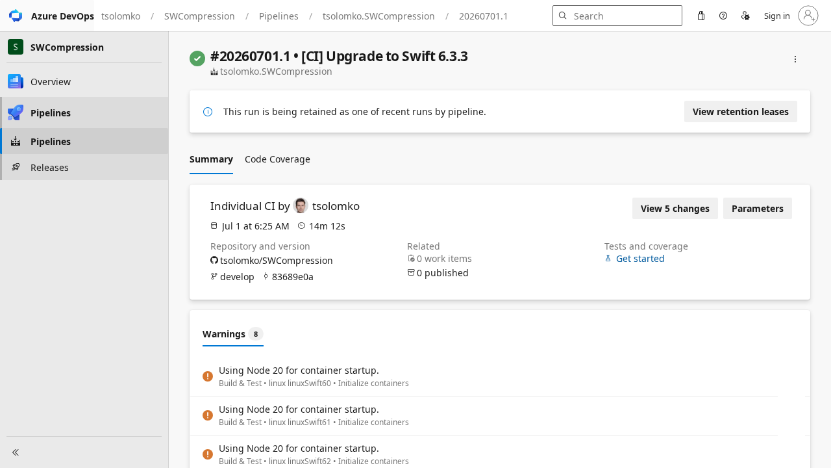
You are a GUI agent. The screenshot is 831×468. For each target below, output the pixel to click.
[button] (47, 15)
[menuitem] (701, 15)
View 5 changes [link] (675, 208)
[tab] (211, 158)
